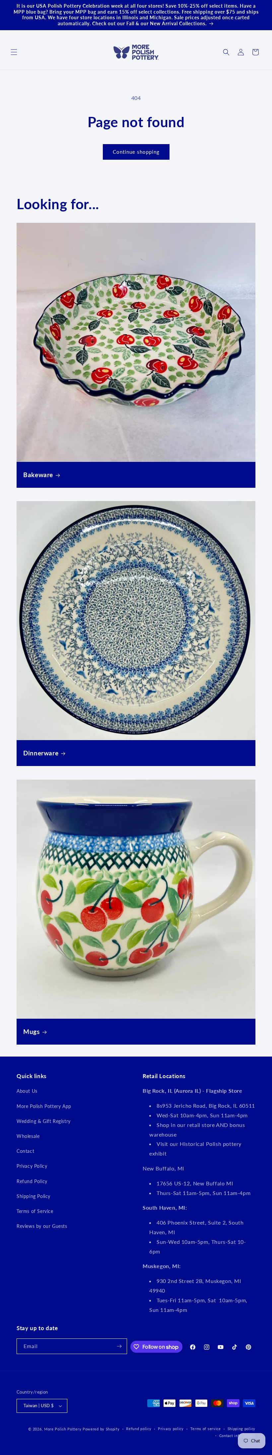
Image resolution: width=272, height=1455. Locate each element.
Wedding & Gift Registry (44, 1121)
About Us (27, 1091)
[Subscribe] (119, 1346)
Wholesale (28, 1136)
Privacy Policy (32, 1166)
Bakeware (38, 474)
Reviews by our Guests (42, 1226)
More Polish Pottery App (44, 1106)
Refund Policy (32, 1181)
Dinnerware (40, 753)
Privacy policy (171, 1428)
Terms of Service (35, 1211)
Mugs (31, 1031)
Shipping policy (242, 1428)
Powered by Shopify (101, 1429)
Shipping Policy (33, 1196)
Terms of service (205, 1428)
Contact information (237, 1435)
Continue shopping (136, 152)
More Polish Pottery (62, 1429)
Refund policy (138, 1428)
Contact (25, 1151)
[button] (14, 52)
